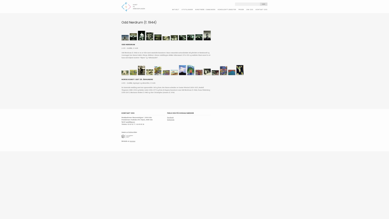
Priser (241, 10)
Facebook (170, 117)
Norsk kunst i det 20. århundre (137, 79)
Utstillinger (187, 10)
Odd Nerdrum (128, 44)
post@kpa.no (130, 122)
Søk (263, 4)
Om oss (249, 10)
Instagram (170, 120)
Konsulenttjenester (227, 10)
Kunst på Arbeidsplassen (133, 7)
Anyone (132, 141)
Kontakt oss (261, 10)
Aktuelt (175, 10)
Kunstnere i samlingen (205, 10)
